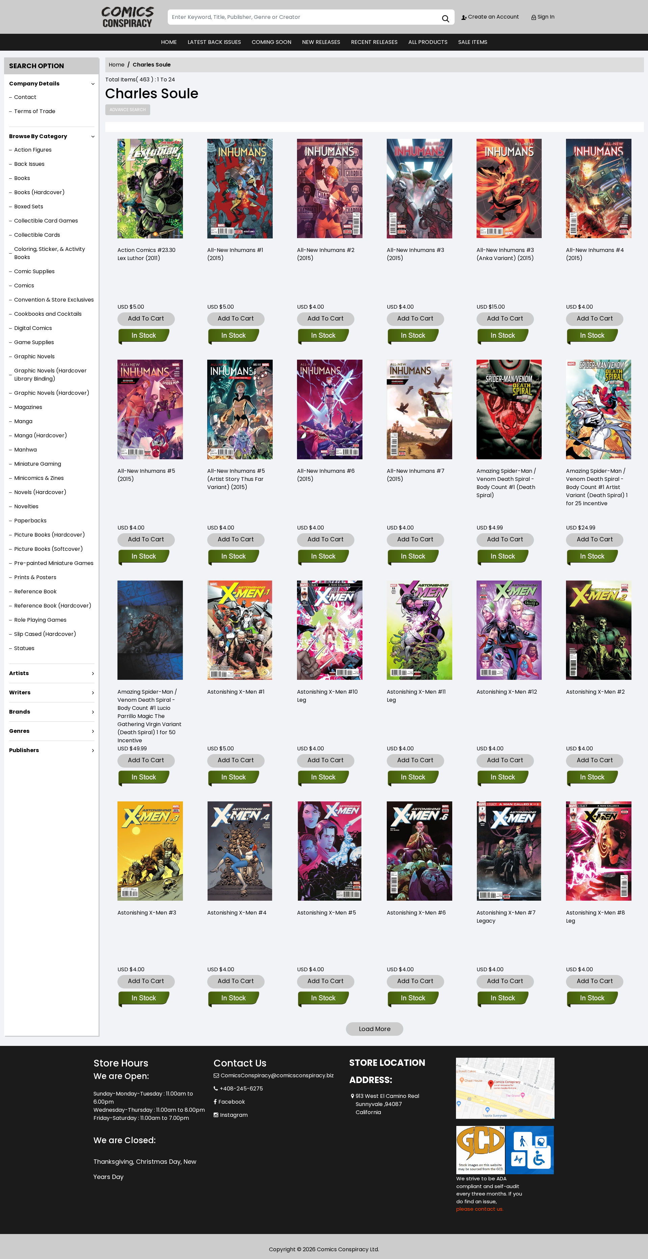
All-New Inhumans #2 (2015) (325, 254)
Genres (19, 731)
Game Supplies (34, 342)
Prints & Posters (35, 577)
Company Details (34, 83)
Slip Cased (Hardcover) (45, 634)
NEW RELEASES (321, 42)
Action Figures (33, 150)
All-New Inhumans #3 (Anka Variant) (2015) (505, 254)
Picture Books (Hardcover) (49, 535)
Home (117, 65)
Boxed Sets (28, 206)
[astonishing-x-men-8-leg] (598, 852)
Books (22, 178)
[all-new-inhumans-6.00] (329, 410)
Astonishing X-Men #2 (595, 692)
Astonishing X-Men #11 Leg (416, 696)
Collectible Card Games (46, 221)
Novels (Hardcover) (40, 492)
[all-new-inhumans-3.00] (419, 189)
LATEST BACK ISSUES (214, 42)
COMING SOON (271, 42)
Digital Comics (33, 328)
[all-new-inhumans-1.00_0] (240, 189)
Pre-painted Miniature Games (53, 563)
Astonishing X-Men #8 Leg (595, 917)
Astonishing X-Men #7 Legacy (506, 917)
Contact (25, 97)
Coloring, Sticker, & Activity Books (49, 253)
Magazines (28, 407)
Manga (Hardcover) (40, 435)
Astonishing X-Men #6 (416, 913)
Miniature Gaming (37, 464)
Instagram (234, 1115)
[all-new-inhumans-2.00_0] (329, 189)
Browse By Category (38, 136)
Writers (19, 692)
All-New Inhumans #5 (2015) (146, 475)
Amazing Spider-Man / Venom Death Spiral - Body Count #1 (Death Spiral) (506, 483)
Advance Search (128, 109)
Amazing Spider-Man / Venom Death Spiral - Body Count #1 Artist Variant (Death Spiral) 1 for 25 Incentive (597, 487)
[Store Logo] (127, 17)
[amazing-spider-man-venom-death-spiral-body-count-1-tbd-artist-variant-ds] (598, 410)
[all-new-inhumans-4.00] (598, 189)
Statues (24, 648)
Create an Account (493, 17)
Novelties (26, 506)
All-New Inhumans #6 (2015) (326, 475)
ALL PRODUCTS (428, 42)
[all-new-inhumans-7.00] (419, 410)
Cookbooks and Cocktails (48, 314)
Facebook (231, 1102)
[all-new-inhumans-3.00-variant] (509, 189)
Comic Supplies (34, 271)
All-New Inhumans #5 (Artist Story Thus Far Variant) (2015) (236, 479)
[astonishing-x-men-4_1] (240, 852)
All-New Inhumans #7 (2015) (415, 475)
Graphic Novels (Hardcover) (51, 393)
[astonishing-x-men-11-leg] (419, 631)
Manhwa (25, 450)
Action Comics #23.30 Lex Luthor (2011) (146, 254)
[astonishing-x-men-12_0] (509, 631)
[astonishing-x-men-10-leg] (329, 631)
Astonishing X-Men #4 (237, 913)
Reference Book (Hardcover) (52, 606)
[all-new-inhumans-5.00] (150, 410)
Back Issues (29, 164)
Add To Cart (146, 318)
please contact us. (480, 1208)
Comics (24, 285)
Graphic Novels (34, 356)
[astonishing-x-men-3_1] (150, 852)
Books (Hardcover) (39, 192)
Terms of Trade (34, 111)
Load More (374, 1029)
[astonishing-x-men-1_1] (240, 631)
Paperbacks (30, 520)
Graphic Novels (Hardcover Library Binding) (50, 375)
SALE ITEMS (472, 42)
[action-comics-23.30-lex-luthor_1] (150, 189)
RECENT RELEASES (374, 42)
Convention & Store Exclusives (54, 300)
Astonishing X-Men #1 (236, 692)
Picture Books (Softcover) (48, 549)
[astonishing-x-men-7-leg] (509, 852)
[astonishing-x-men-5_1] (329, 852)
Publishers (24, 750)
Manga (23, 421)
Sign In (545, 17)
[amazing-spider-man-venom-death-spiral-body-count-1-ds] (509, 410)
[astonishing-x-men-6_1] (419, 852)
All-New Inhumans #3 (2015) (415, 254)
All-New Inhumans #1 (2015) (235, 254)
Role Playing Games (40, 620)
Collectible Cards (37, 235)
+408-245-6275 (241, 1089)
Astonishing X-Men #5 (326, 913)
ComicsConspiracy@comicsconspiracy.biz (277, 1075)
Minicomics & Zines (39, 478)
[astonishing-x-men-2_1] (598, 631)
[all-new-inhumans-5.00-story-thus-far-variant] (240, 410)
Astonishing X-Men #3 (146, 913)
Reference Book (35, 591)
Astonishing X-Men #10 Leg (327, 696)
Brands (19, 712)
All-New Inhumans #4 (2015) (595, 254)
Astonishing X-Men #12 (507, 692)
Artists (19, 673)
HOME (169, 42)
